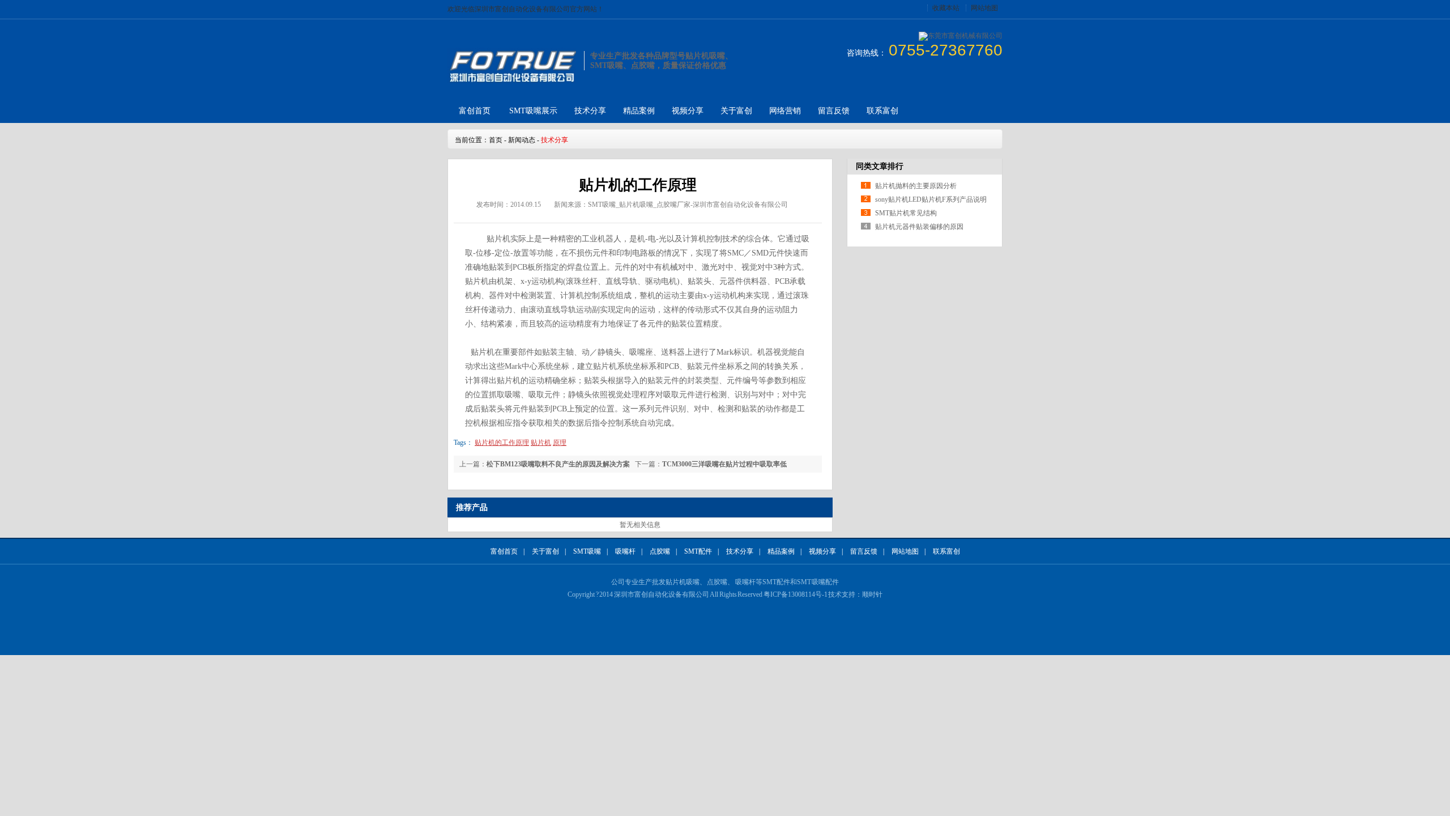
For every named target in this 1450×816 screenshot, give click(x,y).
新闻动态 (521, 140)
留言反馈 (834, 111)
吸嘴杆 (625, 551)
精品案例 (639, 111)
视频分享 (687, 111)
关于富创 (736, 111)
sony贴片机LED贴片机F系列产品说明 (931, 199)
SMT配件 (698, 551)
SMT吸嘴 (587, 551)
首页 (495, 140)
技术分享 (590, 111)
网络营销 (785, 111)
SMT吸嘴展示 (533, 111)
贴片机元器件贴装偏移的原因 (919, 227)
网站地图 (984, 8)
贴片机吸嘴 (683, 582)
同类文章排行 (879, 166)
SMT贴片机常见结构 (906, 213)
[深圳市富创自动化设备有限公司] (511, 81)
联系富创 (882, 111)
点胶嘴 (660, 551)
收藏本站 (945, 8)
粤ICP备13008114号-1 (796, 594)
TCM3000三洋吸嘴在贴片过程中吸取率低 (724, 464)
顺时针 (872, 594)
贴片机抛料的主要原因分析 (916, 186)
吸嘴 (818, 582)
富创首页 (475, 111)
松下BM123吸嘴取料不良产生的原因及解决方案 (558, 464)
